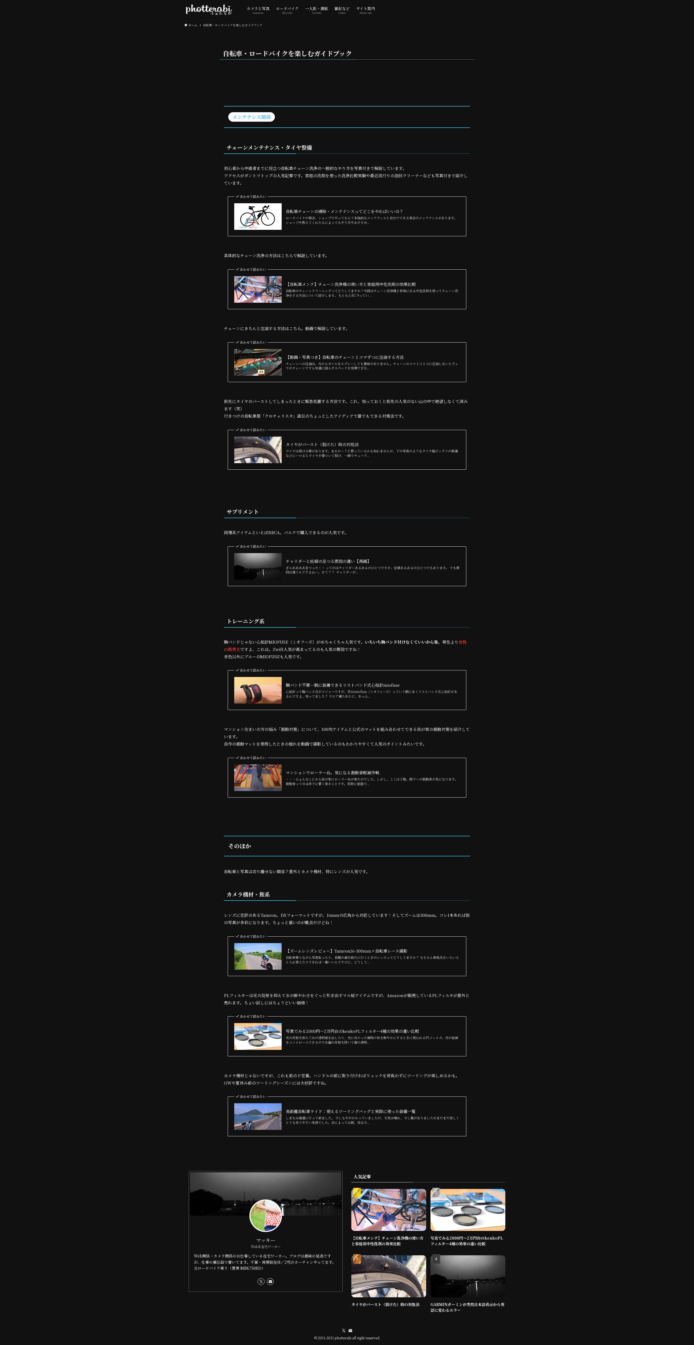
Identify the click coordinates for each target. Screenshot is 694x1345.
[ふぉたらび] (208, 9)
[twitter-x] (261, 1281)
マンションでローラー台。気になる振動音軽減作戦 (332, 772)
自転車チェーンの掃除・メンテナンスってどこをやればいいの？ (344, 211)
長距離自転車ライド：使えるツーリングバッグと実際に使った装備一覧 (351, 1111)
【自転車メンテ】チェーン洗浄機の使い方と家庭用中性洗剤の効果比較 (351, 284)
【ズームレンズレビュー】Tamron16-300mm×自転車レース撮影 (346, 951)
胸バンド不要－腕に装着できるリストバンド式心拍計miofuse (343, 685)
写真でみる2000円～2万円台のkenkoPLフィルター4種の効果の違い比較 (352, 1031)
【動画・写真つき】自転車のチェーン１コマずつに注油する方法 (345, 357)
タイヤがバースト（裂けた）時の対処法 (322, 444)
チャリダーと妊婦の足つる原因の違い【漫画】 (328, 561)
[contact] (270, 1281)
